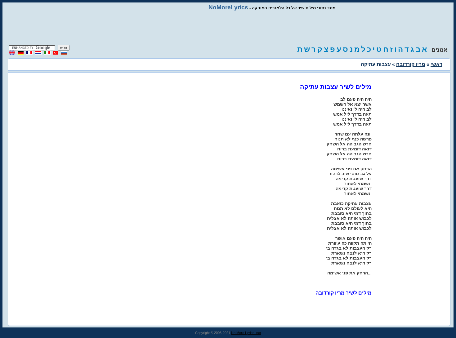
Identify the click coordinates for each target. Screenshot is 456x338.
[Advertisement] (228, 28)
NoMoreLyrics (228, 7)
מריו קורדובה (410, 64)
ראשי (436, 64)
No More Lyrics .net (246, 333)
